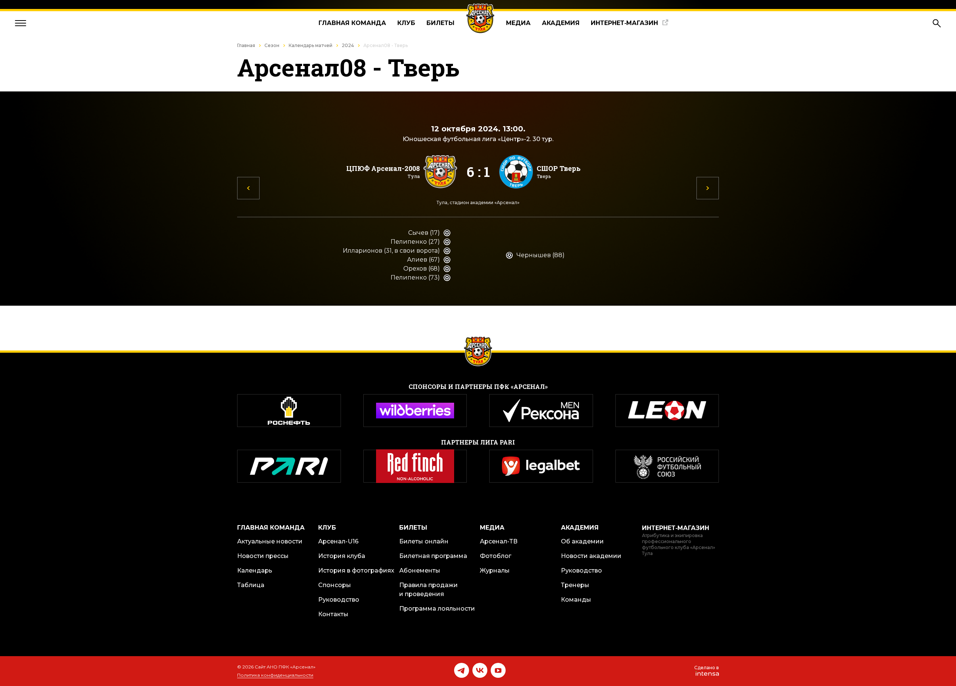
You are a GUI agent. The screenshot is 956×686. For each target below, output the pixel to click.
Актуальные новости (269, 541)
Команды (576, 599)
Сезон (271, 45)
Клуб (406, 22)
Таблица (250, 585)
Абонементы (419, 570)
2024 (348, 45)
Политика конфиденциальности (275, 675)
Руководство (338, 599)
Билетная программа (433, 555)
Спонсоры (334, 585)
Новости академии (591, 555)
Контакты (333, 614)
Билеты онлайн (423, 541)
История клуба (341, 555)
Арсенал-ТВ (499, 541)
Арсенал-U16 (338, 541)
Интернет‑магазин (624, 22)
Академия (561, 22)
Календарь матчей (310, 45)
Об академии (582, 541)
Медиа (518, 22)
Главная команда (352, 22)
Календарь (254, 570)
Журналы (495, 570)
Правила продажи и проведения (428, 589)
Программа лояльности (437, 608)
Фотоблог (495, 555)
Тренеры (575, 585)
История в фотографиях (356, 570)
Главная (246, 45)
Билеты (440, 22)
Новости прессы (263, 555)
